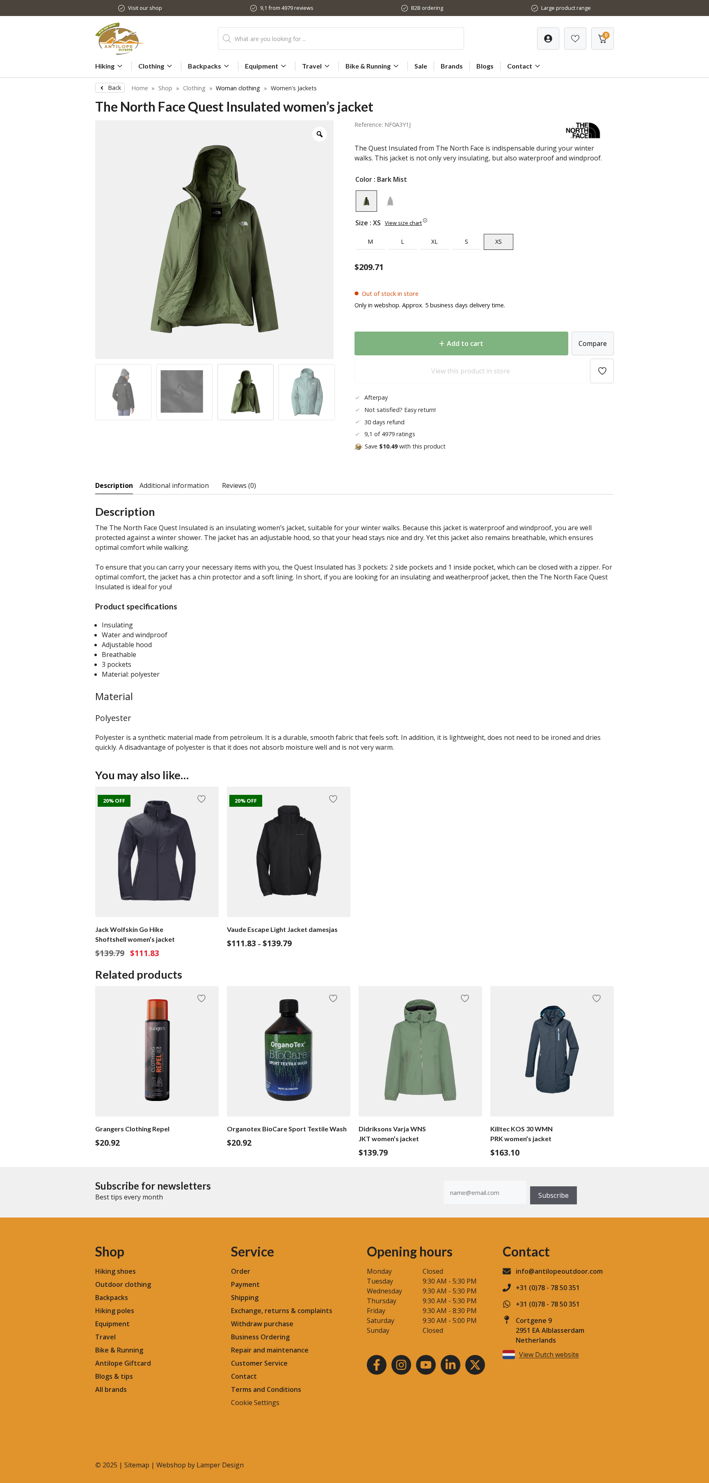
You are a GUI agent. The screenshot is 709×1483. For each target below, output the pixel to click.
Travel (312, 66)
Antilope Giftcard (123, 1363)
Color (363, 179)
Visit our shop (145, 7)
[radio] (366, 201)
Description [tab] (114, 485)
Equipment (261, 66)
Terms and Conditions (266, 1389)
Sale (420, 66)
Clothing (151, 66)
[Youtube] (426, 1365)
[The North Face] (583, 138)
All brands (111, 1389)
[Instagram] (401, 1365)
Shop (165, 88)
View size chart (403, 223)
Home (139, 88)
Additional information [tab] (174, 485)
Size (361, 222)
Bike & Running (368, 66)
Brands (452, 66)
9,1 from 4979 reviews (286, 7)
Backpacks (204, 66)
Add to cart (465, 343)
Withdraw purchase (262, 1323)
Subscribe (553, 1195)
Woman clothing (238, 88)
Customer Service (259, 1363)
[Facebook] (377, 1365)
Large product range (566, 7)
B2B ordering (427, 7)
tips (127, 1376)
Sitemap (136, 1464)
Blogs (485, 66)
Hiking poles (114, 1310)
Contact (519, 66)
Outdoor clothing (123, 1284)
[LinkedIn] (450, 1365)
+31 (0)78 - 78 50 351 (548, 1287)
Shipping (244, 1297)
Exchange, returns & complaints (281, 1310)
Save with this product (405, 446)
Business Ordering (260, 1336)
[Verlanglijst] (548, 38)
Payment (245, 1284)
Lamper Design (220, 1464)
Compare (593, 343)
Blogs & (107, 1376)
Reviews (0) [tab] (239, 485)
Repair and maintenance (270, 1350)
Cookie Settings (255, 1402)
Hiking (104, 66)
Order (240, 1271)
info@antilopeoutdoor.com (559, 1271)
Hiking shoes (115, 1271)
